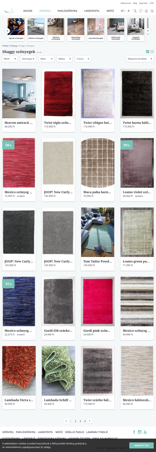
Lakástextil (92, 10)
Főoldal (5, 45)
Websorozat (126, 3)
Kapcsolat (143, 3)
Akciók (27, 10)
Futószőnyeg (11, 438)
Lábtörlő (28, 438)
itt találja (45, 447)
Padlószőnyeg (67, 10)
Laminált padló (97, 432)
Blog (135, 3)
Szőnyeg (45, 10)
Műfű (110, 10)
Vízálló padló (74, 432)
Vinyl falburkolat (104, 438)
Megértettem (141, 445)
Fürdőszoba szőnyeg (52, 438)
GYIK (152, 3)
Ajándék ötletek (79, 438)
